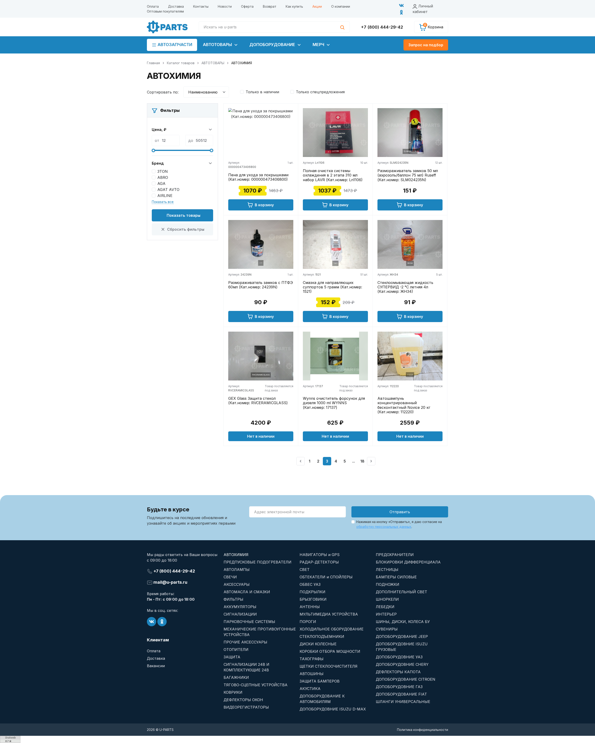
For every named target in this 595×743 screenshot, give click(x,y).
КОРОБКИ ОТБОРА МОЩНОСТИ (330, 651)
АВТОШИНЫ (312, 673)
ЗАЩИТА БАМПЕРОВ (320, 681)
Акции (317, 6)
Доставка (176, 6)
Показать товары (183, 215)
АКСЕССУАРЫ (237, 584)
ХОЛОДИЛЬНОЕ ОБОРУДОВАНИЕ (332, 629)
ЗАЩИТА (232, 657)
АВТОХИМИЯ (236, 554)
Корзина (433, 26)
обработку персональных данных (383, 527)
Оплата (153, 6)
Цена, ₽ (159, 129)
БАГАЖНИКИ (236, 677)
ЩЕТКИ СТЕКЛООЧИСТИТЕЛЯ (328, 666)
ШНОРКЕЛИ (387, 599)
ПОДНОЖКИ (387, 584)
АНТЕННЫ (310, 606)
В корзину (264, 205)
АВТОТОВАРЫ (218, 44)
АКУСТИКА (310, 688)
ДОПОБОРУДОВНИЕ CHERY (402, 664)
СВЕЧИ (230, 577)
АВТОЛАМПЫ (237, 569)
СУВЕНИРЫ (387, 629)
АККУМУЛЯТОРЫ (240, 606)
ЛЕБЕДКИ (385, 606)
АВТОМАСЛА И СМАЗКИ (247, 592)
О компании (340, 6)
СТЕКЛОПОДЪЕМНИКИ (322, 636)
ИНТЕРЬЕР (386, 614)
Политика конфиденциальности (422, 730)
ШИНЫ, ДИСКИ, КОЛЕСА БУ (403, 621)
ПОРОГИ (308, 621)
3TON (162, 171)
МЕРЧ (319, 44)
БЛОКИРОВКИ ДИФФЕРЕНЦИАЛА (408, 562)
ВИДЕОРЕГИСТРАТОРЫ (246, 707)
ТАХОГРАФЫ (312, 658)
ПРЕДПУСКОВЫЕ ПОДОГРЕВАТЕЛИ (257, 562)
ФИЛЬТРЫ (233, 599)
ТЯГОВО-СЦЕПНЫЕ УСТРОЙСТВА (256, 685)
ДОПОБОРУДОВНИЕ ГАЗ (399, 686)
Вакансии (156, 665)
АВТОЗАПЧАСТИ (174, 44)
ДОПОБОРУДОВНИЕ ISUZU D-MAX (333, 709)
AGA (161, 183)
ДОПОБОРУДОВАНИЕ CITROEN (405, 679)
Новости (225, 6)
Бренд (158, 163)
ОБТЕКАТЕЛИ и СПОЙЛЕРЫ (326, 577)
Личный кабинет (423, 9)
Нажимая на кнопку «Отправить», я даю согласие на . (399, 524)
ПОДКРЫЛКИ (312, 592)
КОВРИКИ (233, 692)
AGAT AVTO (168, 189)
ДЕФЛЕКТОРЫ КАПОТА (398, 672)
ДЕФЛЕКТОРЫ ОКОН (243, 699)
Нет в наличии (260, 436)
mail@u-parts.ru (169, 582)
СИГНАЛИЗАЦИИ (240, 614)
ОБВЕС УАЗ (310, 584)
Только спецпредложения (320, 92)
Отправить (400, 512)
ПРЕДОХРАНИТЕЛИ (395, 554)
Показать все (163, 202)
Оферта (247, 6)
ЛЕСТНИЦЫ (387, 569)
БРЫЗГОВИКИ (313, 599)
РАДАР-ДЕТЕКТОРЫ (319, 562)
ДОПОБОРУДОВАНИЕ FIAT (401, 694)
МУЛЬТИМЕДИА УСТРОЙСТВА (329, 614)
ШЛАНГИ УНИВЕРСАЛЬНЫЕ (403, 701)
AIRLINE (164, 195)
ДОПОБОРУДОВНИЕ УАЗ (399, 657)
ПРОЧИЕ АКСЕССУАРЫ (245, 642)
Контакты (200, 6)
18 (362, 461)
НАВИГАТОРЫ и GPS (320, 554)
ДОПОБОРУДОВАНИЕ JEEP (402, 636)
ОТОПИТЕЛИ (236, 649)
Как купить (294, 6)
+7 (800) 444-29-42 (382, 27)
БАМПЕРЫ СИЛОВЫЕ (396, 577)
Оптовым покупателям (165, 11)
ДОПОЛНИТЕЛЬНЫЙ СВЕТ (401, 592)
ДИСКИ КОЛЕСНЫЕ (318, 644)
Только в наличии (262, 92)
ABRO (162, 177)
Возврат (269, 6)
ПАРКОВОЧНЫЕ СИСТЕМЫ (249, 621)
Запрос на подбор (425, 45)
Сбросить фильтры (185, 229)
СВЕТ (305, 569)
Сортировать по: (162, 92)
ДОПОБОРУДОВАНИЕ (272, 44)
